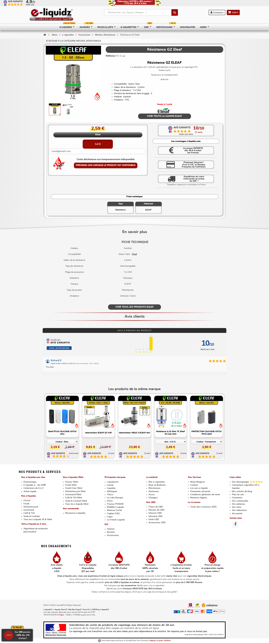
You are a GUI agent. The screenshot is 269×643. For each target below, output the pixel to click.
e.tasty (110, 485)
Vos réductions (239, 510)
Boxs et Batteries (157, 485)
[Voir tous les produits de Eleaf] (164, 110)
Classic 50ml (71, 482)
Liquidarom (112, 482)
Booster (111, 532)
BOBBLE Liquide (115, 507)
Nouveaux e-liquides (75, 513)
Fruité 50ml (71, 485)
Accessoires (113, 535)
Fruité (26, 504)
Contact (194, 485)
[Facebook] (235, 524)
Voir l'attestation (59, 348)
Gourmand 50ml (73, 494)
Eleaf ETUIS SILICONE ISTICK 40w (62, 433)
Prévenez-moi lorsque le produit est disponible (105, 165)
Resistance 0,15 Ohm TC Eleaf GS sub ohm (170, 433)
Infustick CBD (156, 516)
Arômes (111, 529)
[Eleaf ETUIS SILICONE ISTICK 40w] (62, 412)
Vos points (237, 513)
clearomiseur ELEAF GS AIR (98, 433)
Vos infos (236, 507)
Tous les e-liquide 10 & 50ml (38, 519)
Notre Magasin (197, 482)
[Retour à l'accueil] (44, 34)
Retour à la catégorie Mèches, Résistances (74, 41)
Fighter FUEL (113, 513)
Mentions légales (198, 498)
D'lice (110, 501)
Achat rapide (30, 491)
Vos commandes (240, 501)
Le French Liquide (116, 520)
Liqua (110, 517)
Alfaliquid (112, 491)
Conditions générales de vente (205, 494)
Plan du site (238, 494)
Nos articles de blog (242, 491)
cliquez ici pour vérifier (160, 641)
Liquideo (111, 488)
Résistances (154, 488)
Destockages (30, 482)
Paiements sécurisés (200, 491)
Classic (27, 500)
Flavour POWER (115, 504)
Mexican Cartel (114, 510)
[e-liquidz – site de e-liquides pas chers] (51, 15)
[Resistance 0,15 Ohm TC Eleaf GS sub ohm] (170, 412)
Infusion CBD (155, 513)
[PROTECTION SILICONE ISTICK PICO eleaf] (206, 412)
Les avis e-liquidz (199, 488)
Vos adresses (238, 504)
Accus (152, 494)
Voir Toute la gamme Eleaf (164, 116)
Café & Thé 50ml (73, 498)
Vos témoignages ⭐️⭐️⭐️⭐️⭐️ (247, 482)
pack (146, 93)
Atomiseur (154, 491)
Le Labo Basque (115, 498)
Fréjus (61, 615)
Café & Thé (29, 513)
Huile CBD (154, 519)
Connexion (217, 13)
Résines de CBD (157, 510)
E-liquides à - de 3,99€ (35, 485)
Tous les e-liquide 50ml (76, 504)
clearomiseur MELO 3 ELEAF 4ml (134, 433)
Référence (111, 56)
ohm (97, 134)
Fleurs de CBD (156, 507)
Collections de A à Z (33, 488)
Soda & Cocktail (32, 516)
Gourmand (29, 510)
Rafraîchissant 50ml (75, 491)
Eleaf (134, 254)
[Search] (174, 12)
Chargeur (153, 498)
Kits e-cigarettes (157, 482)
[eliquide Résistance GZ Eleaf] (55, 109)
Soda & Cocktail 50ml (76, 501)
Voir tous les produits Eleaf (134, 307)
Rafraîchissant (31, 507)
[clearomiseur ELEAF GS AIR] (98, 412)
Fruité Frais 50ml (73, 488)
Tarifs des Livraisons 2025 (203, 507)
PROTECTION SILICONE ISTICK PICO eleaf (206, 433)
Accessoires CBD (157, 523)
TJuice (110, 494)
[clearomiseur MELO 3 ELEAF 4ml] (134, 412)
